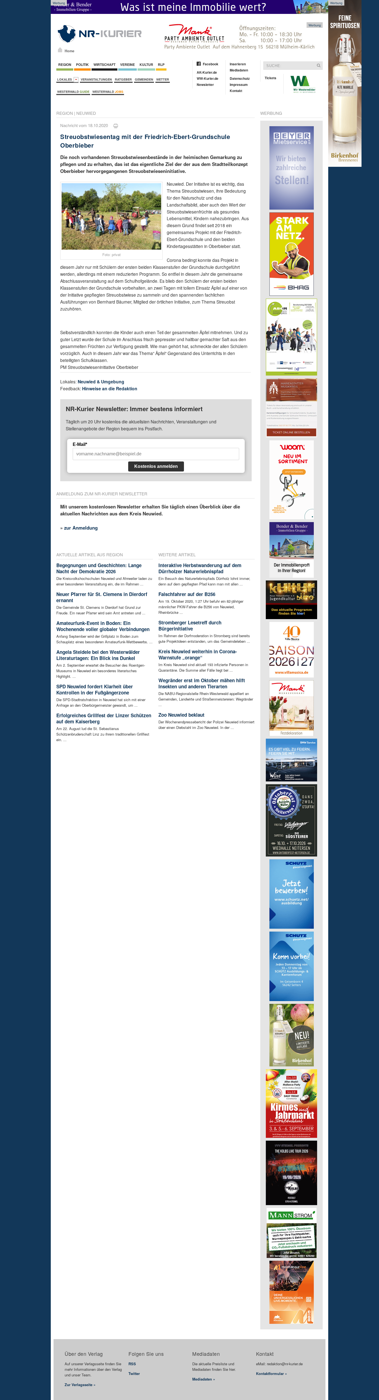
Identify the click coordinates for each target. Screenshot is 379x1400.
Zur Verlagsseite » (80, 1384)
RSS (132, 1363)
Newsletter (205, 84)
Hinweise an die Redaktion (109, 388)
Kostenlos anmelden (156, 466)
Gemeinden (144, 79)
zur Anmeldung (81, 527)
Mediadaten (239, 70)
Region (64, 64)
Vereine (127, 64)
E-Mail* (80, 444)
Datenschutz (240, 78)
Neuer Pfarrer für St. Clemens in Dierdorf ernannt (101, 597)
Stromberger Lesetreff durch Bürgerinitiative (189, 625)
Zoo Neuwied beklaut (181, 714)
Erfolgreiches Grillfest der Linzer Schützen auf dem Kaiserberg (103, 718)
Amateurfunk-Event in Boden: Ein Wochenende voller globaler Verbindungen (103, 626)
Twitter (134, 1373)
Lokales (65, 79)
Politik (82, 64)
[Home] (60, 49)
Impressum (239, 84)
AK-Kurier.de (207, 72)
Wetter (162, 79)
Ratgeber (123, 79)
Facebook (210, 63)
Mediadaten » (203, 1379)
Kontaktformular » (271, 1373)
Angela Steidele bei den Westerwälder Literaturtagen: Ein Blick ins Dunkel (98, 655)
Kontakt (236, 90)
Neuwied (86, 113)
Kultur (146, 64)
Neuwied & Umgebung (101, 381)
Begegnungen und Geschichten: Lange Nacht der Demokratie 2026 (99, 568)
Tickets (270, 77)
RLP (161, 64)
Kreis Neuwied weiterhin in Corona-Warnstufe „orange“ (197, 654)
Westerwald (73, 92)
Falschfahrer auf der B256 (186, 594)
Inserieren (238, 63)
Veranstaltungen (96, 79)
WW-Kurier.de (207, 78)
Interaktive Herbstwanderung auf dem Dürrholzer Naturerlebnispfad (199, 568)
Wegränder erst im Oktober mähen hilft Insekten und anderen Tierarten (201, 683)
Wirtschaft (104, 64)
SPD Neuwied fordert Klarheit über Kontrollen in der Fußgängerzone (94, 689)
